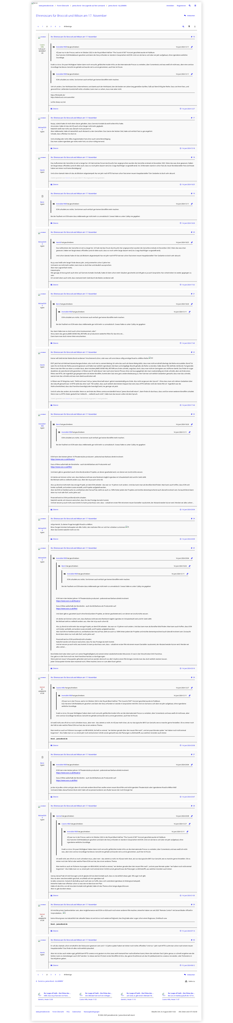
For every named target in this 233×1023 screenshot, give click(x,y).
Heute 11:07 (175, 999)
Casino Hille (42, 46)
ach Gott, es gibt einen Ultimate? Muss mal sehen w (140, 996)
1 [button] (42, 26)
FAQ (68, 1012)
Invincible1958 (61, 47)
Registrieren (181, 6)
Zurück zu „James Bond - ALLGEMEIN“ (50, 981)
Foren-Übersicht (58, 1012)
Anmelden (170, 6)
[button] (38, 26)
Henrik (42, 170)
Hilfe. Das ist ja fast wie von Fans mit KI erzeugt (57, 996)
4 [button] (55, 26)
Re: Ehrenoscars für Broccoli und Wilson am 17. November (74, 37)
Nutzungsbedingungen (91, 1012)
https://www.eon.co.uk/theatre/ (63, 459)
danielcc (41, 999)
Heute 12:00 (49, 999)
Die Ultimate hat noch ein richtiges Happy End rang (98, 996)
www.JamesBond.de (43, 1012)
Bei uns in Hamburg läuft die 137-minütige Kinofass (181, 996)
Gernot (42, 687)
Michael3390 (42, 128)
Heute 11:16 (131, 999)
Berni (42, 202)
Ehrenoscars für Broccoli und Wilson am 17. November (71, 16)
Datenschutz (76, 1012)
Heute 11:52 (92, 999)
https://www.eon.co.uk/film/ (61, 467)
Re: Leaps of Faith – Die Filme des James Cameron (57, 993)
